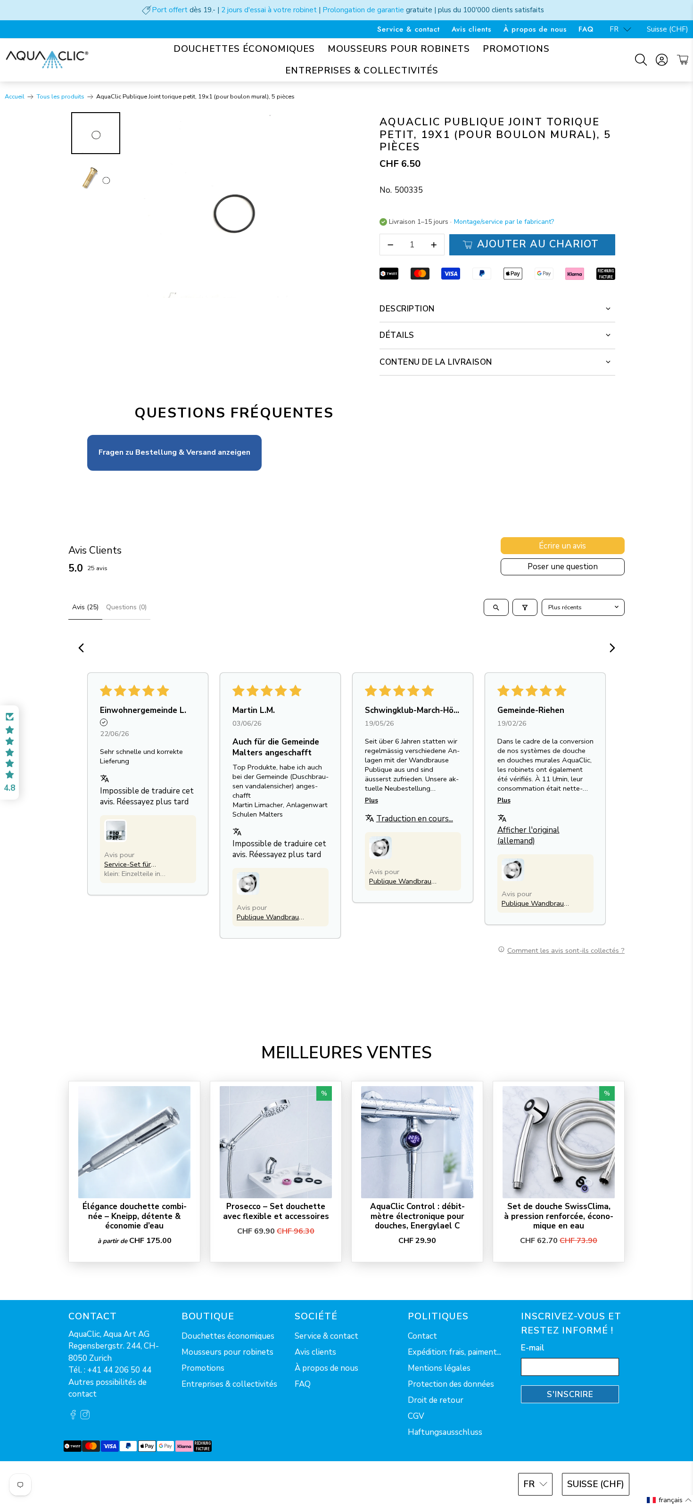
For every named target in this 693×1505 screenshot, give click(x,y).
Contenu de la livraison (436, 362)
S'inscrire (570, 1394)
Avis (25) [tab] (85, 607)
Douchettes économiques (244, 49)
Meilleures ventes (346, 1053)
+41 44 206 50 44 (119, 1370)
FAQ (586, 29)
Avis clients (471, 29)
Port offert (170, 10)
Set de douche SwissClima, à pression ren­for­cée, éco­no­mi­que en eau (558, 1216)
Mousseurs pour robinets (399, 49)
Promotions (516, 49)
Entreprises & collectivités (361, 71)
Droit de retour (435, 1400)
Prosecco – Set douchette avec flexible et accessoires (276, 1211)
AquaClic (103, 1482)
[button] (115, 830)
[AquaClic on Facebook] (73, 1416)
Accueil (15, 97)
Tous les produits (60, 97)
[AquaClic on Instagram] (85, 1416)
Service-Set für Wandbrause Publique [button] (138, 864)
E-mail (532, 1347)
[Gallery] (205, 205)
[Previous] (84, 649)
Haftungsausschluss (445, 1432)
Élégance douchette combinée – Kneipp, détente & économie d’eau (134, 1216)
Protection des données (451, 1384)
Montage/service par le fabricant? (504, 222)
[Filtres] (524, 607)
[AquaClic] (47, 59)
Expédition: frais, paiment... (454, 1352)
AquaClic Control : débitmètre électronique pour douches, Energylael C (417, 1216)
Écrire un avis (562, 545)
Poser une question (563, 566)
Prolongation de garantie (363, 10)
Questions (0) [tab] (126, 607)
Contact (422, 1336)
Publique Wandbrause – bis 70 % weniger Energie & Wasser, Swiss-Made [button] (271, 917)
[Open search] (496, 607)
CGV (416, 1416)
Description (407, 308)
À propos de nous (535, 29)
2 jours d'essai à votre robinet (269, 10)
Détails (397, 335)
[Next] (328, 205)
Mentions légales (439, 1368)
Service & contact (408, 29)
